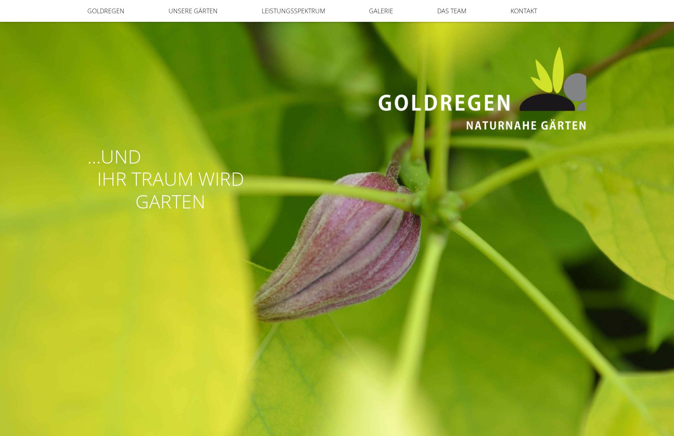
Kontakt (524, 11)
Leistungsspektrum (293, 11)
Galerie (381, 11)
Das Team (451, 11)
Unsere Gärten (193, 11)
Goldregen (105, 11)
